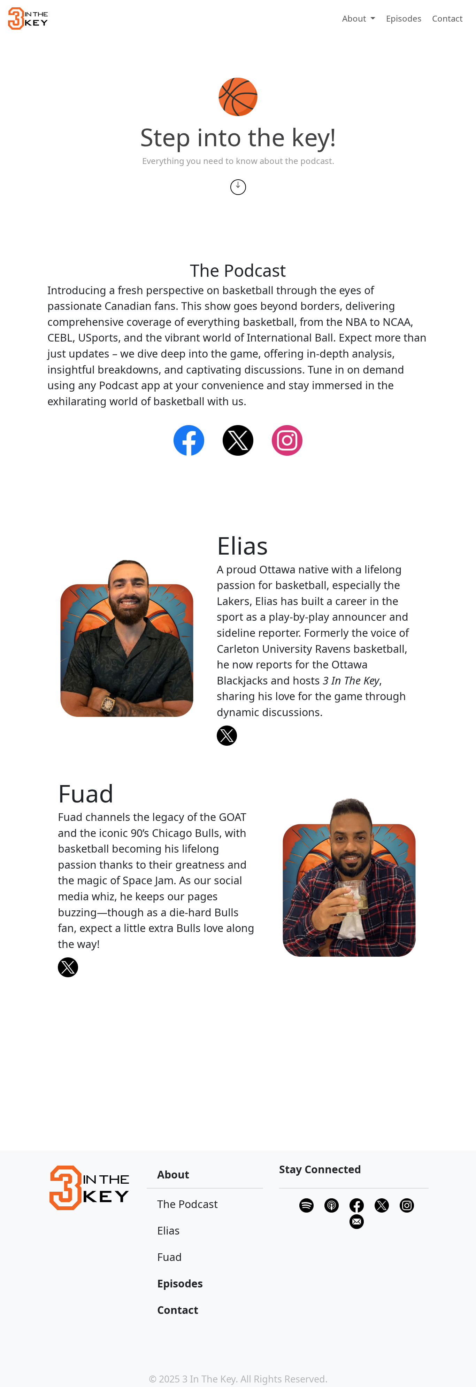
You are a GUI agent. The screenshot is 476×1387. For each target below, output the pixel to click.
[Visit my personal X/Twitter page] (317, 736)
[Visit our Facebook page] (357, 1204)
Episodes (404, 18)
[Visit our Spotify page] (189, 439)
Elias (168, 1230)
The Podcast (187, 1204)
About (173, 1174)
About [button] (355, 18)
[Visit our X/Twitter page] (238, 439)
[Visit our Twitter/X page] (382, 1204)
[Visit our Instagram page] (287, 439)
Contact (447, 18)
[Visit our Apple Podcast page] (331, 1204)
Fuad (169, 1257)
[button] (28, 18)
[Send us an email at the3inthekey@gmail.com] (356, 1220)
